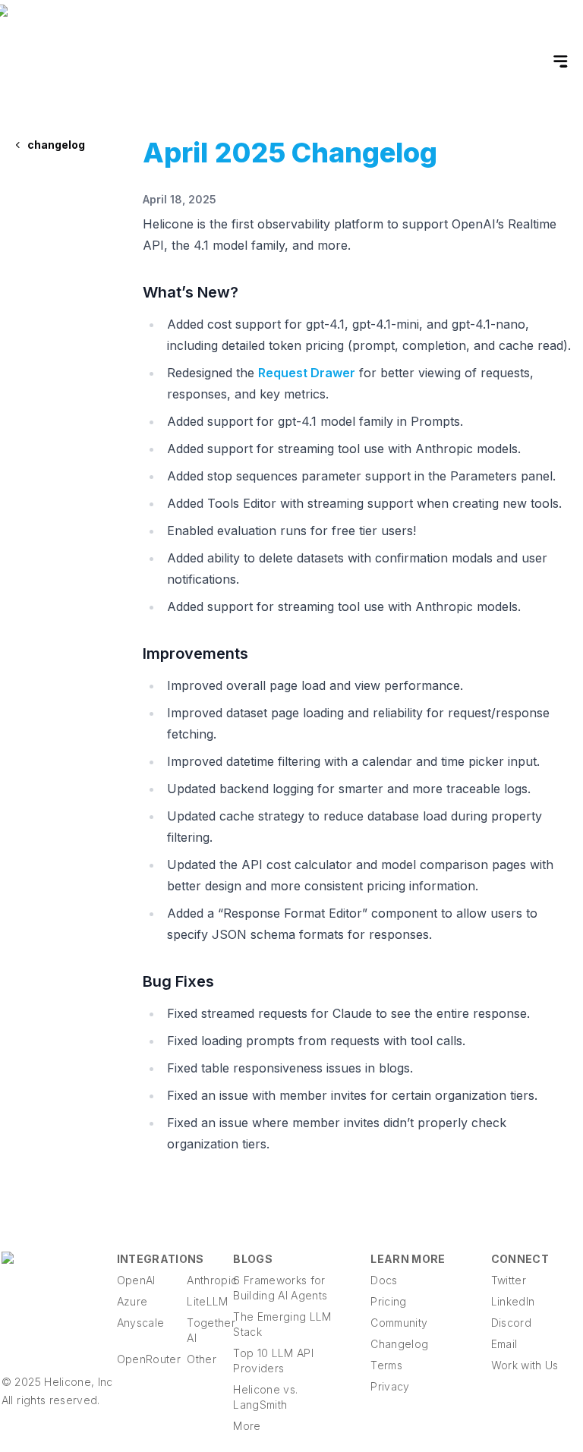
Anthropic (210, 1280)
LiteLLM (207, 1301)
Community (398, 1322)
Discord (511, 1322)
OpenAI (136, 1280)
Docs (383, 1280)
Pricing (388, 1301)
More (246, 1425)
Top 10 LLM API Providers (273, 1360)
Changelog (399, 1343)
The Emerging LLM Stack (282, 1324)
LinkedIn (513, 1301)
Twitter (508, 1280)
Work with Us (525, 1365)
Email (504, 1343)
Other (201, 1359)
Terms (386, 1365)
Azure (132, 1301)
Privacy (389, 1386)
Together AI (210, 1330)
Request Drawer (306, 372)
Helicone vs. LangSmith (265, 1397)
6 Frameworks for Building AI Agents (280, 1288)
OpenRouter (140, 1359)
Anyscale (140, 1322)
